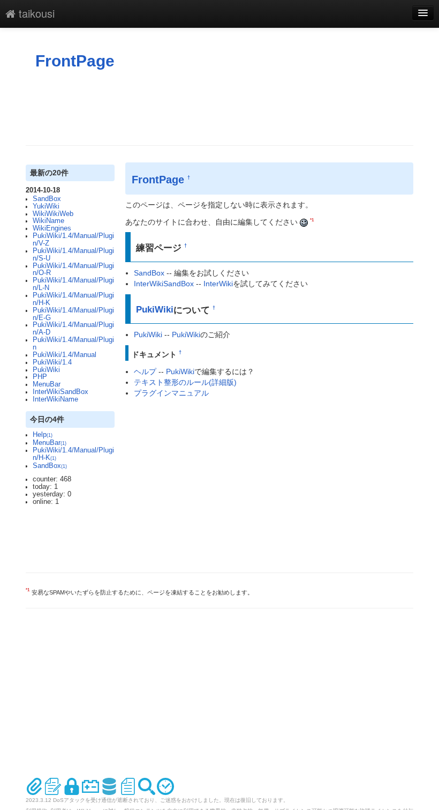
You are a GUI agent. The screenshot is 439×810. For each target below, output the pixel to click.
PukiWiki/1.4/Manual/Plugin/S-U (73, 254)
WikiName (48, 221)
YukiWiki (46, 206)
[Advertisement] (220, 108)
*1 (312, 219)
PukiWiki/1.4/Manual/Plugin (73, 343)
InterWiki (218, 283)
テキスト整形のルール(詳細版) (185, 382)
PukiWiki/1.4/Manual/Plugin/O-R (73, 269)
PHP (40, 377)
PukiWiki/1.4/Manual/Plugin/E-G (73, 314)
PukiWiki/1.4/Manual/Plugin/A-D (73, 328)
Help (42, 435)
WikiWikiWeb (53, 214)
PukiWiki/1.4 (52, 362)
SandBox (47, 199)
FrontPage (75, 61)
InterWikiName (55, 399)
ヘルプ (145, 371)
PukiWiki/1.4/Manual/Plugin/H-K (73, 299)
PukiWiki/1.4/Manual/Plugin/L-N (73, 284)
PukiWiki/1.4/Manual (64, 355)
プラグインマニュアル (171, 393)
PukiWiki (46, 370)
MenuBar (46, 384)
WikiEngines (52, 228)
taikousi (35, 13)
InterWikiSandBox (60, 392)
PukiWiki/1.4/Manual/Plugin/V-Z (73, 239)
